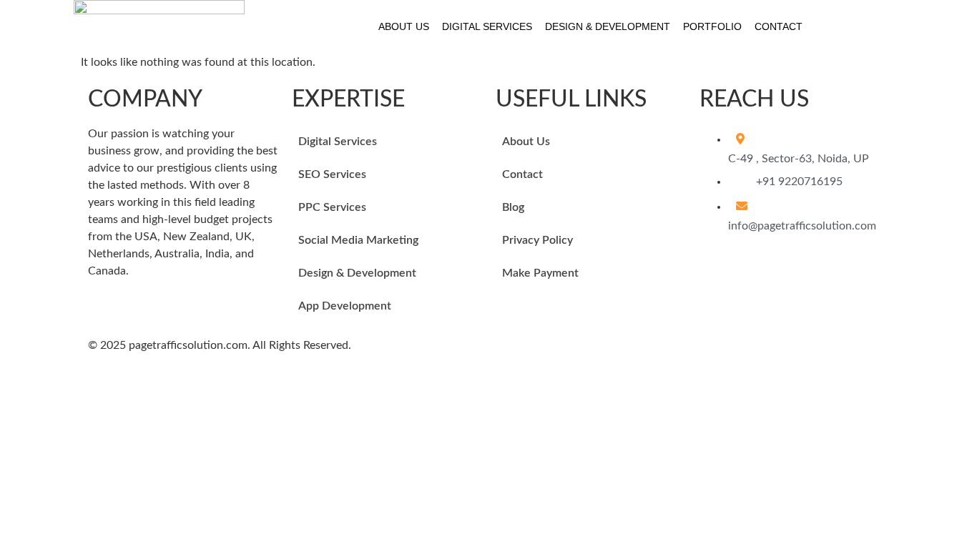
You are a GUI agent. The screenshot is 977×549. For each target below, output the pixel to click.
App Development (344, 306)
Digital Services (487, 26)
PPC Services (332, 207)
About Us (403, 26)
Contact (778, 26)
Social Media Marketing (358, 240)
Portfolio (712, 26)
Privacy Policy (537, 240)
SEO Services (332, 174)
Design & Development (607, 26)
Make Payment (540, 273)
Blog (513, 207)
